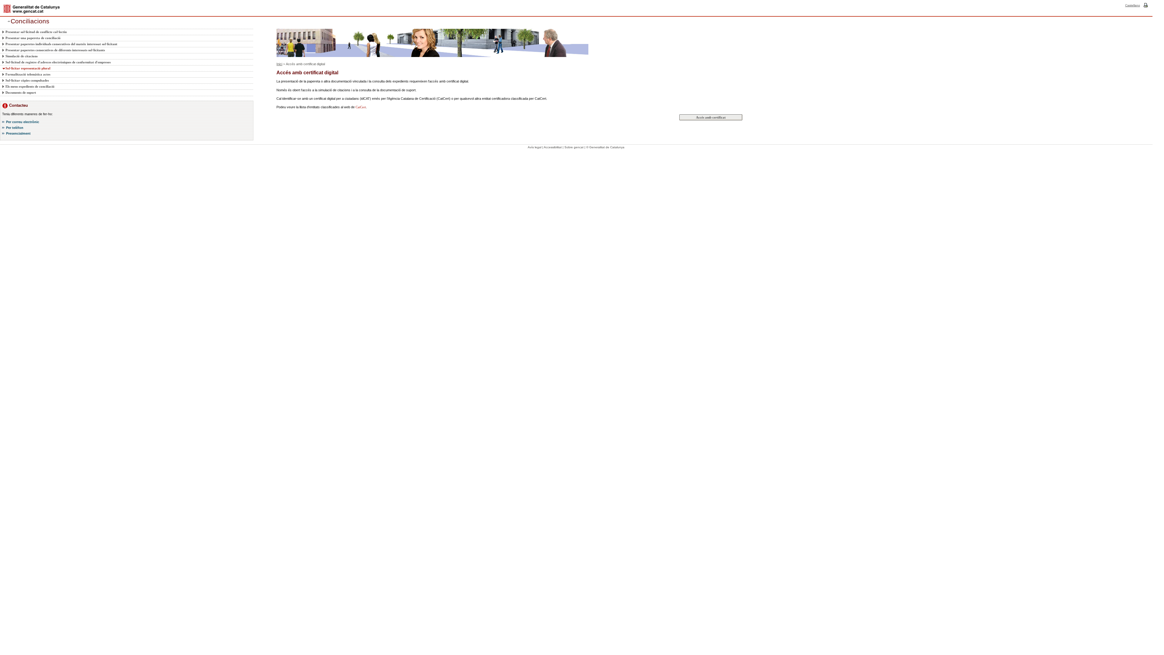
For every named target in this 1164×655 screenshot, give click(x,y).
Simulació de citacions (21, 56)
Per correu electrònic (22, 122)
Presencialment (18, 133)
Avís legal (534, 147)
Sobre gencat (574, 147)
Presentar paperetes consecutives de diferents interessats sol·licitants (55, 50)
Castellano (1132, 5)
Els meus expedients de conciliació (30, 86)
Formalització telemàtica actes (27, 74)
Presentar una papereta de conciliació (33, 38)
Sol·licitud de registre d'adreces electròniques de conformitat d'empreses (58, 62)
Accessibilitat (553, 147)
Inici (279, 64)
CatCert (361, 107)
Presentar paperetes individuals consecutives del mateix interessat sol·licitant (61, 44)
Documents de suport (20, 92)
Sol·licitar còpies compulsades (27, 80)
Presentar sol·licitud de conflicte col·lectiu (36, 32)
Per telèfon (14, 127)
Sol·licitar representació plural (27, 68)
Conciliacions (30, 21)
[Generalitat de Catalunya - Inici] (31, 9)
